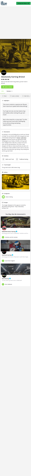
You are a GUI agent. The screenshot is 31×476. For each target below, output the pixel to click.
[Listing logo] (3, 72)
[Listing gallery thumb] (15, 181)
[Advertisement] (15, 22)
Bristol (18, 137)
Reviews (9, 91)
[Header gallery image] (15, 56)
